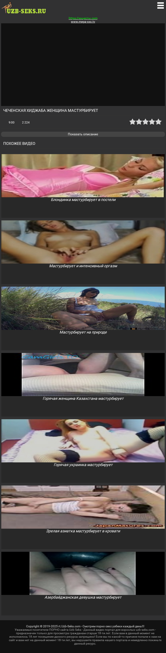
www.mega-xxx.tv (83, 21)
